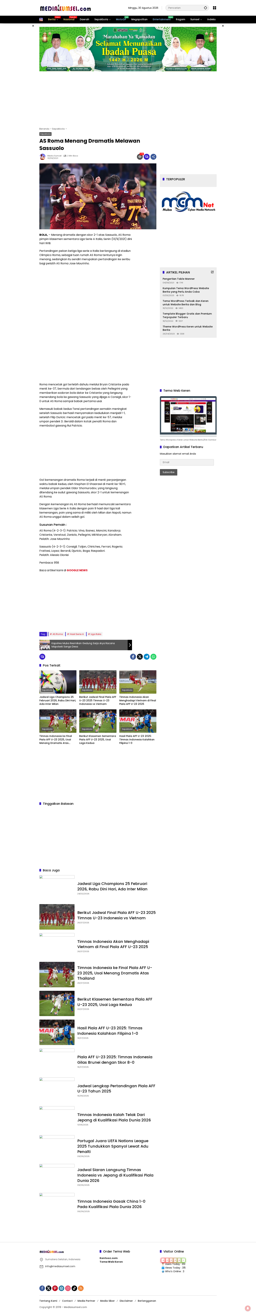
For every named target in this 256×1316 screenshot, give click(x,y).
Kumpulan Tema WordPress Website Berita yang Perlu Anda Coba (186, 290)
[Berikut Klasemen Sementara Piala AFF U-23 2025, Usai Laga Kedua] (97, 721)
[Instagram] (68, 1288)
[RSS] (81, 1288)
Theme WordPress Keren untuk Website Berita (188, 328)
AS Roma (58, 634)
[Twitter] (140, 657)
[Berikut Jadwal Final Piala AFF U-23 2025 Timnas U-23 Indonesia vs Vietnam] (97, 682)
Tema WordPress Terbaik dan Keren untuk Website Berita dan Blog (185, 302)
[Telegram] (147, 657)
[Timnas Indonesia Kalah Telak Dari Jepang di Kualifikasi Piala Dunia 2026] (57, 1119)
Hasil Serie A (77, 634)
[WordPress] (61, 1288)
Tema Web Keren (111, 1262)
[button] (205, 8)
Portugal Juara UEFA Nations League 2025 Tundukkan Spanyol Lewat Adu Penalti (112, 1146)
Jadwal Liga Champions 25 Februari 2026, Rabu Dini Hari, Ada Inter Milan (57, 700)
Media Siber (107, 1301)
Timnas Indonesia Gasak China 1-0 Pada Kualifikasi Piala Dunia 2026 (111, 1204)
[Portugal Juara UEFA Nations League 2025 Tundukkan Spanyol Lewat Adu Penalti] (57, 1148)
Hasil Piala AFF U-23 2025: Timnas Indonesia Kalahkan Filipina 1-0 (136, 739)
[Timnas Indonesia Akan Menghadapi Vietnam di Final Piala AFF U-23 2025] (137, 682)
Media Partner (86, 1301)
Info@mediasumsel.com (60, 1266)
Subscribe (168, 472)
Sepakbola (45, 134)
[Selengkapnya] (212, 272)
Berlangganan (147, 1301)
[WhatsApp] (153, 657)
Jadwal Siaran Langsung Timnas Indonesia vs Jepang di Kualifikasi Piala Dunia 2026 (115, 1175)
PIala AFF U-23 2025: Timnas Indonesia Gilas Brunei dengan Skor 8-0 (114, 1059)
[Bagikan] (153, 157)
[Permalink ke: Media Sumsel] (43, 157)
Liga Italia (96, 634)
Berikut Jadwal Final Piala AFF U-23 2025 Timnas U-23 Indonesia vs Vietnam (97, 700)
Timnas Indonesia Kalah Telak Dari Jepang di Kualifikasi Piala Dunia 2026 (114, 1117)
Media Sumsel (54, 156)
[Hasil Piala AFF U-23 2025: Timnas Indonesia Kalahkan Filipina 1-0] (137, 721)
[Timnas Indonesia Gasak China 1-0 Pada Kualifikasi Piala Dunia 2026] (57, 1205)
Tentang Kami (48, 1301)
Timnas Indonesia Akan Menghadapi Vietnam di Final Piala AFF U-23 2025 (137, 700)
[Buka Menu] (214, 8)
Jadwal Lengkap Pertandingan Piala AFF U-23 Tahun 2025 (116, 1088)
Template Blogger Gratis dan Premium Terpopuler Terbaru (187, 315)
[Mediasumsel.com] (65, 7)
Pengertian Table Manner (179, 279)
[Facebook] (133, 657)
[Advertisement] (22, 75)
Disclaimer (126, 1301)
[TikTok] (74, 1288)
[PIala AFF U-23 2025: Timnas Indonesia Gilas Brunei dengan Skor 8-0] (57, 1061)
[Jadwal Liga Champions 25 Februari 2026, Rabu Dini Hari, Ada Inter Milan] (57, 682)
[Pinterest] (55, 1288)
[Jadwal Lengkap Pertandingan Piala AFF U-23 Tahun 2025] (57, 1090)
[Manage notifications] (248, 1308)
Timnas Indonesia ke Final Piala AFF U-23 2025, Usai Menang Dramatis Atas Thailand (55, 739)
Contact (67, 1301)
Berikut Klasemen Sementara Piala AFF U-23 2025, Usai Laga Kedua (97, 739)
